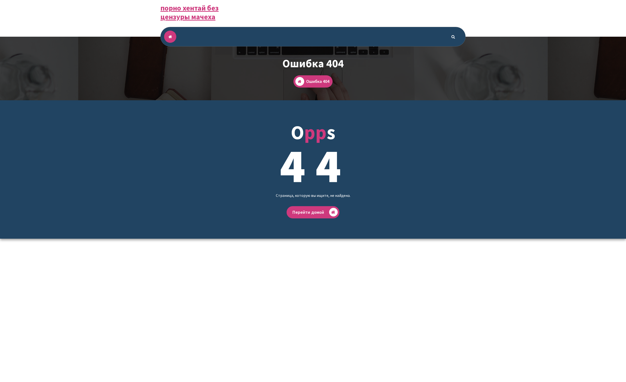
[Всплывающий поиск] (453, 37)
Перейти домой (308, 212)
